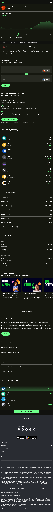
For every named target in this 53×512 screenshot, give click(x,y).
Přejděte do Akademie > (27, 311)
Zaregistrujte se (4, 37)
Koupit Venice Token (9, 119)
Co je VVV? (12, 42)
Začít (5, 85)
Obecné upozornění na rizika (6, 495)
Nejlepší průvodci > (32, 42)
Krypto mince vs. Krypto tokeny (11, 293)
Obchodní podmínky (32, 489)
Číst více (5, 306)
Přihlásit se (45, 2)
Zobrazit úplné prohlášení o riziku (43, 489)
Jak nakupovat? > (21, 42)
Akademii (32, 122)
